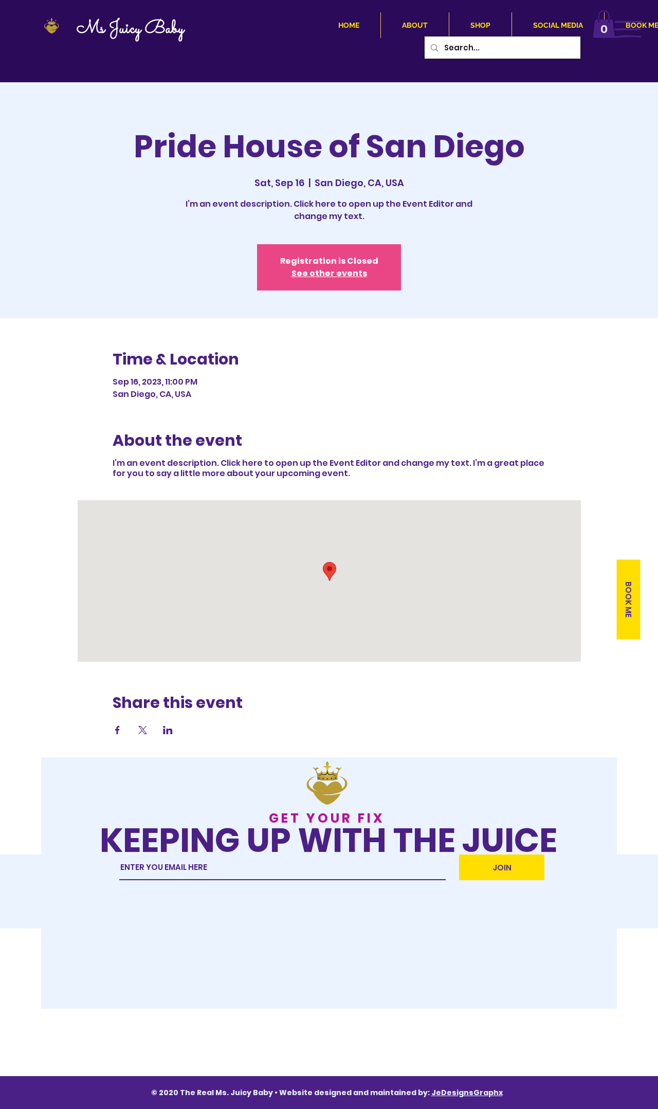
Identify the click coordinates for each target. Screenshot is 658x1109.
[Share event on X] (143, 730)
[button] (603, 24)
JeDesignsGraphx (467, 1092)
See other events (329, 273)
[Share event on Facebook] (117, 730)
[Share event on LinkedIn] (168, 730)
